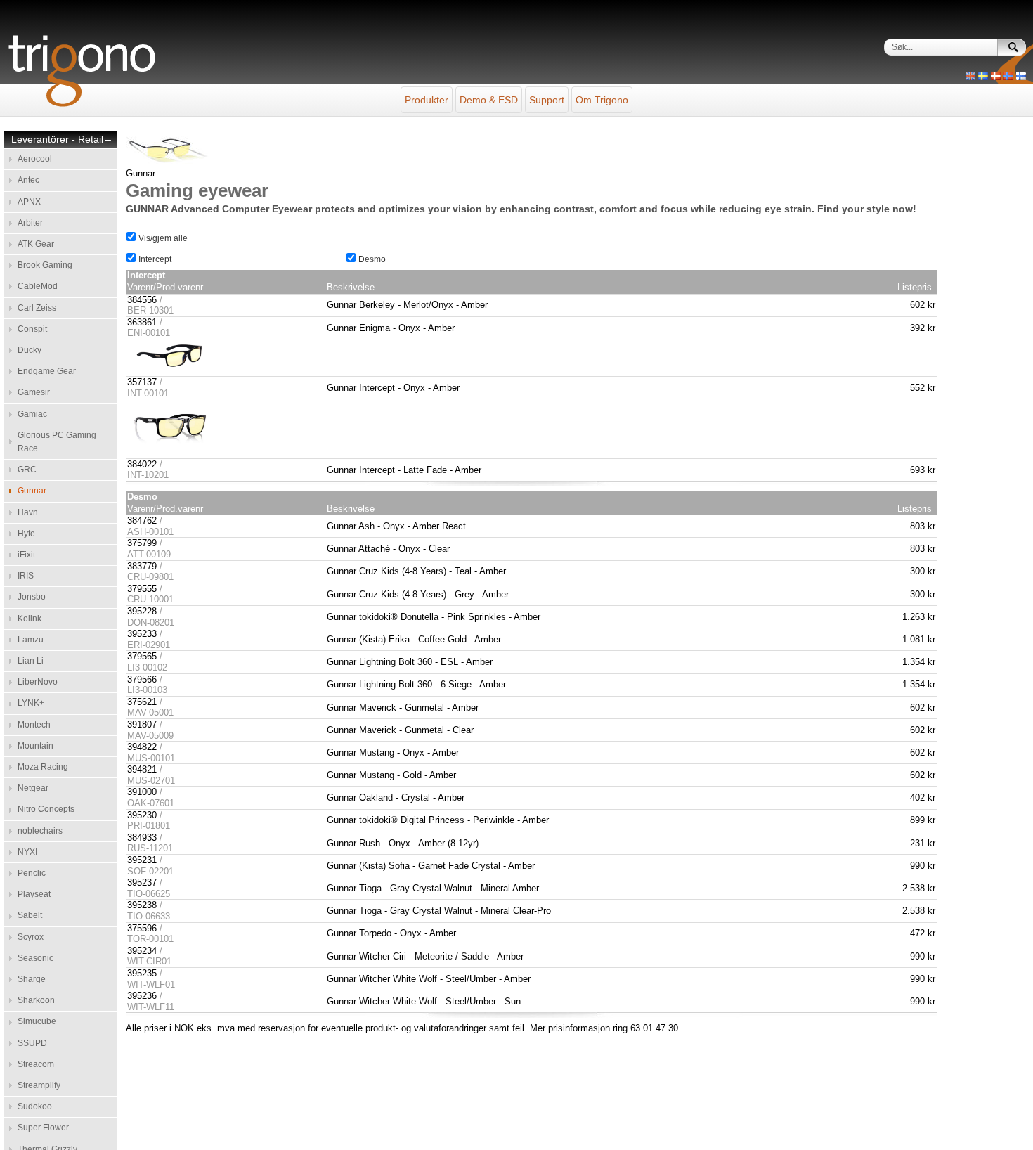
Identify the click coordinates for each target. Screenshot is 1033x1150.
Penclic (32, 873)
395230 (142, 815)
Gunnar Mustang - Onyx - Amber (393, 752)
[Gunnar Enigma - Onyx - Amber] (169, 371)
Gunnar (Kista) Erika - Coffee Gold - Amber (414, 639)
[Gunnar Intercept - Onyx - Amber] (169, 452)
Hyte (26, 533)
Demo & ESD (489, 99)
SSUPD (32, 1043)
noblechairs (40, 831)
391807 (142, 724)
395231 (142, 860)
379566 (142, 679)
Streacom (36, 1064)
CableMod (38, 286)
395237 (142, 882)
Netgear (33, 788)
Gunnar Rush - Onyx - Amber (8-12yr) (403, 843)
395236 (142, 995)
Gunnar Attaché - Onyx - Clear (388, 548)
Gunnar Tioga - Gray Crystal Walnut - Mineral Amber (433, 888)
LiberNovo (38, 682)
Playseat (34, 894)
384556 (142, 300)
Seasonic (35, 958)
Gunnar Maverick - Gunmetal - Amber (403, 707)
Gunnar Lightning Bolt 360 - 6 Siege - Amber (416, 684)
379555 (142, 588)
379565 (142, 656)
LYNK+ (31, 703)
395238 (142, 905)
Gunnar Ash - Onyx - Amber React (396, 526)
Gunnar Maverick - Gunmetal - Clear (400, 730)
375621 (142, 702)
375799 (142, 543)
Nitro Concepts (46, 809)
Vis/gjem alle (162, 238)
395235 (142, 973)
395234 (142, 950)
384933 (142, 837)
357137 (142, 382)
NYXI (27, 852)
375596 (142, 928)
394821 (142, 769)
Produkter (426, 99)
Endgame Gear (47, 371)
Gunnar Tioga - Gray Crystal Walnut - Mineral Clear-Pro (439, 910)
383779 (142, 566)
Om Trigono (602, 99)
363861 (142, 322)
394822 (142, 747)
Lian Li (31, 661)
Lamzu (31, 640)
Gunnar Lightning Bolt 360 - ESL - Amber (410, 662)
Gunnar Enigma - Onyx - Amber (391, 328)
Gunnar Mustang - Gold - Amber (391, 775)
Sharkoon (36, 1000)
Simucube (37, 1021)
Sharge (32, 979)
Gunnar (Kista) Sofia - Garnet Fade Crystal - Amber (431, 865)
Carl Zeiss (37, 308)
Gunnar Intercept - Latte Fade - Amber (404, 470)
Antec (28, 180)
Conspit (32, 329)
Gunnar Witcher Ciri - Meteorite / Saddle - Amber (425, 956)
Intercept (153, 259)
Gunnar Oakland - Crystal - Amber (395, 797)
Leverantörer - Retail (57, 139)
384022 (142, 464)
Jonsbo (32, 597)
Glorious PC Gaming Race (57, 441)
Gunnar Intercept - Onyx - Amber (393, 387)
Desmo (371, 259)
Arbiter (30, 223)
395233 (142, 633)
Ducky (29, 350)
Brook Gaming (45, 265)
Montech (34, 725)
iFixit (26, 555)
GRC (27, 469)
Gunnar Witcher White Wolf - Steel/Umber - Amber (429, 979)
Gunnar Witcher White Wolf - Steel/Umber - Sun (424, 1001)
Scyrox (31, 937)
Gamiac (32, 414)
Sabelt (30, 915)
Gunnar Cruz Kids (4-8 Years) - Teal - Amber (416, 571)
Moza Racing (43, 767)
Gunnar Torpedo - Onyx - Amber (391, 933)
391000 (142, 792)
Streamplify (39, 1085)
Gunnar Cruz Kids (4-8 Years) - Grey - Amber (418, 594)
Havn (28, 512)
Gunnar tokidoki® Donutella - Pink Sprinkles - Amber (433, 617)
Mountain (35, 746)
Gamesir (34, 392)
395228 (142, 611)
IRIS (26, 576)
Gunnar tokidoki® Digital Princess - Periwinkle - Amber (438, 820)
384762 (142, 520)
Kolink (29, 619)
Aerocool (35, 159)
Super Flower (43, 1127)
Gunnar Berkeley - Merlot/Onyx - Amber (407, 304)
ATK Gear (36, 244)
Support (546, 99)
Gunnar (32, 491)
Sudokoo (35, 1106)
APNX (29, 202)
